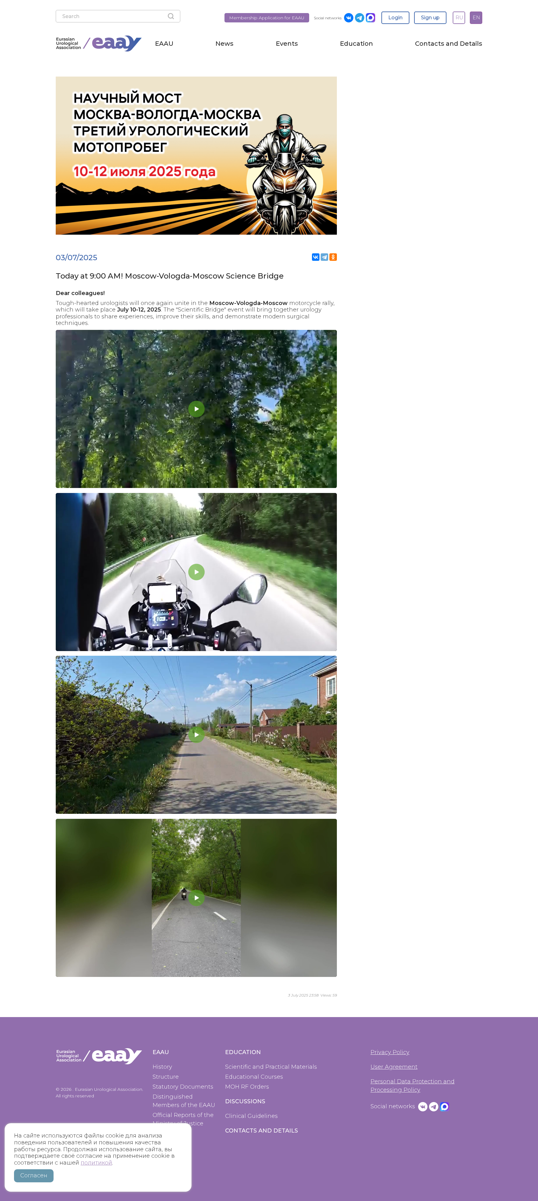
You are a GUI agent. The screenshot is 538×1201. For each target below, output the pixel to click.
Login (395, 18)
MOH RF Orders (247, 1086)
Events (287, 43)
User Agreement (394, 1066)
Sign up (430, 18)
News (224, 43)
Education (356, 43)
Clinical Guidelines (251, 1116)
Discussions (245, 1101)
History (162, 1066)
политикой (96, 1162)
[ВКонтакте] (315, 257)
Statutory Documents (183, 1086)
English (476, 15)
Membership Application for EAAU (266, 18)
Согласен (33, 1175)
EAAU (164, 43)
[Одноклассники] (333, 257)
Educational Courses (254, 1076)
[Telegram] (324, 257)
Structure (166, 1076)
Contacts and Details (448, 43)
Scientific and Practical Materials (271, 1066)
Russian (459, 15)
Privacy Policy (389, 1052)
